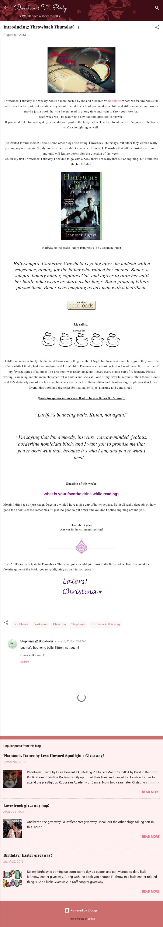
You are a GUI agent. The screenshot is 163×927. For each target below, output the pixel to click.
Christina (59, 624)
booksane (41, 624)
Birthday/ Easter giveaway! (27, 855)
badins (91, 918)
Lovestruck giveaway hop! (26, 805)
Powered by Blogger (84, 910)
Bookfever (115, 100)
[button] (157, 28)
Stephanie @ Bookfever (36, 641)
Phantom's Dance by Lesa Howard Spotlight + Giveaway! (53, 755)
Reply (24, 662)
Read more (151, 792)
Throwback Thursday (105, 624)
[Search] (157, 8)
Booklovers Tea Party (40, 8)
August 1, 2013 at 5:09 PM (70, 641)
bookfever (21, 624)
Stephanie (78, 624)
